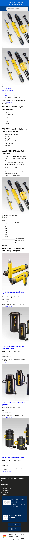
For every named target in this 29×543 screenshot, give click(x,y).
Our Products (6, 490)
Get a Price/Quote (7, 102)
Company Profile (7, 488)
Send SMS (15, 529)
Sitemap (5, 494)
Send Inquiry (7, 88)
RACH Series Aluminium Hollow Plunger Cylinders (13, 347)
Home (6, 92)
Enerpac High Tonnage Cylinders (13, 457)
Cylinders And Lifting (11, 96)
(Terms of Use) (16, 536)
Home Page (5, 486)
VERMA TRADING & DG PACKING (16, 3)
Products (7, 94)
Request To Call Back (7, 90)
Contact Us (5, 492)
